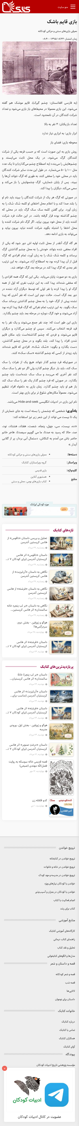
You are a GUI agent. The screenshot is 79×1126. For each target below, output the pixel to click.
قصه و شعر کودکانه (65, 974)
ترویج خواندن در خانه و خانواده (59, 867)
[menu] (73, 7)
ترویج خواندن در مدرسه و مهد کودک (56, 875)
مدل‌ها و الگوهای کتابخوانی (61, 956)
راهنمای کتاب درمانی (64, 939)
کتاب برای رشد (67, 908)
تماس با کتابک (67, 1030)
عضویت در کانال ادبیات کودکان (39, 1117)
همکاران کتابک (67, 1038)
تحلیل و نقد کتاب (66, 947)
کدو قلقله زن (39, 800)
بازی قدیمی (41, 470)
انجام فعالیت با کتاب (64, 900)
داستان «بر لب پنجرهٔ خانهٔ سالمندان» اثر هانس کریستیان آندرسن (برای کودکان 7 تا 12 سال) (28, 677)
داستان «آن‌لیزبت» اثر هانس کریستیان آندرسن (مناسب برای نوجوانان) (29, 694)
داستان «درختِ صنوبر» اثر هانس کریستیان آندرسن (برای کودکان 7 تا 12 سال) (27, 747)
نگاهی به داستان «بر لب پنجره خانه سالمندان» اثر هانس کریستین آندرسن (27, 608)
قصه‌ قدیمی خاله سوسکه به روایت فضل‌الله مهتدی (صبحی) (28, 764)
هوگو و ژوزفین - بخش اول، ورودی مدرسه (28, 727)
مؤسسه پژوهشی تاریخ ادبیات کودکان (55, 1065)
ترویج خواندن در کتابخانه (62, 858)
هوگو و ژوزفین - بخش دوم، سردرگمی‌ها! (32, 625)
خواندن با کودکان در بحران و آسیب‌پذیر (55, 892)
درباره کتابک (68, 1021)
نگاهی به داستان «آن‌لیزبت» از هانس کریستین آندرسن (29, 574)
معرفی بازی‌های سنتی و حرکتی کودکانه (57, 31)
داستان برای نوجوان (65, 999)
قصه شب (70, 982)
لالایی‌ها (71, 991)
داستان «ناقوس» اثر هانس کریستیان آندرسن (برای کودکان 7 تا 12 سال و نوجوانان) (27, 557)
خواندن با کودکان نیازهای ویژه (60, 883)
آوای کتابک (69, 1046)
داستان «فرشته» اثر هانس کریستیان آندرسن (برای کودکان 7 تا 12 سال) (27, 644)
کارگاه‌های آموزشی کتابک (62, 931)
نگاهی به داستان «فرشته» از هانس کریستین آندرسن (27, 591)
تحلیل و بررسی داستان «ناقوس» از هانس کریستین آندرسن (27, 540)
